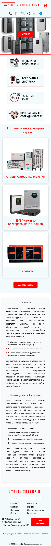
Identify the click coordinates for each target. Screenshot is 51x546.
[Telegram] (40, 14)
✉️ (34, 13)
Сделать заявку (25, 285)
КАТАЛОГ (25, 34)
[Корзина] (45, 5)
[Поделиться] (28, 14)
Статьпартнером (40, 522)
